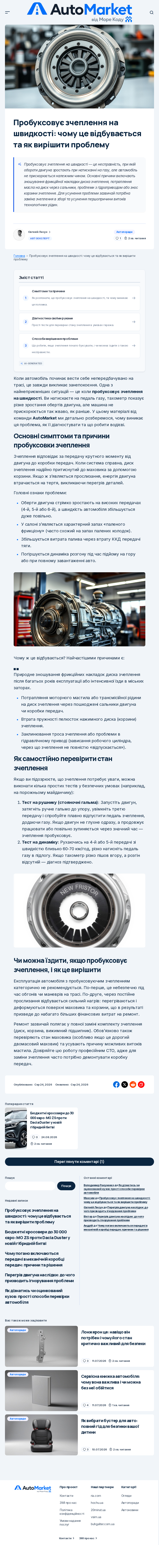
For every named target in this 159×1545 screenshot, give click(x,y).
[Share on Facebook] (116, 1084)
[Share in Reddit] (133, 1084)
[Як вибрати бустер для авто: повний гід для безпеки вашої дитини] (41, 1434)
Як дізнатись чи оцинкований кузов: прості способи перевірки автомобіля (37, 1296)
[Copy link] (141, 1084)
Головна (19, 255)
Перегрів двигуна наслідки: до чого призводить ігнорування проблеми (40, 1277)
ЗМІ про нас (86, 1538)
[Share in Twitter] (124, 1084)
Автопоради (124, 232)
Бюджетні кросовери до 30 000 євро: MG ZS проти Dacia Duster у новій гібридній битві (37, 1237)
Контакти (65, 1538)
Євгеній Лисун (93, 1207)
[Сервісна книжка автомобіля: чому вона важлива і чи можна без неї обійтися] (41, 1390)
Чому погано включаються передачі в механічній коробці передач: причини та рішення (34, 1259)
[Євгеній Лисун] (19, 234)
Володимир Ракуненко (99, 1185)
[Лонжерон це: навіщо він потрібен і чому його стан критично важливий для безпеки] (41, 1346)
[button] (7, 12)
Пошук (10, 1178)
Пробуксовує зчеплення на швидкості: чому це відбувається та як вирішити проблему (38, 1216)
